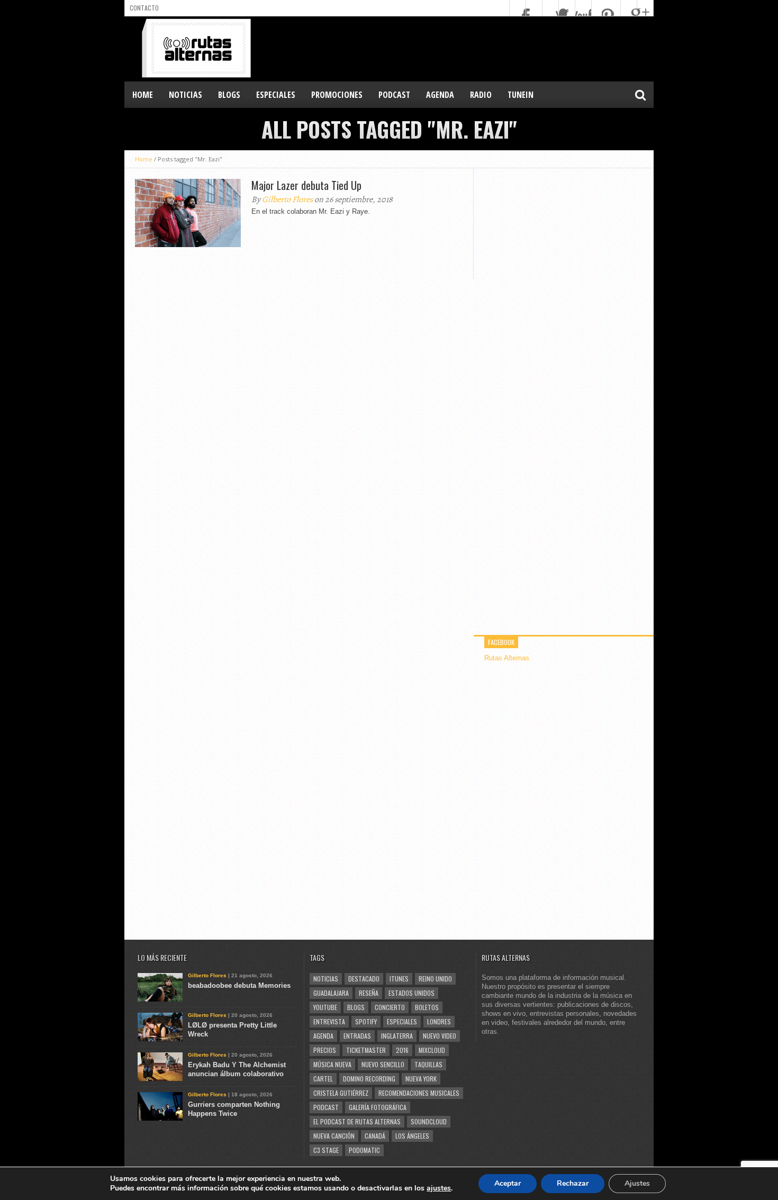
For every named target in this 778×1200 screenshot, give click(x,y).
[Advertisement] (461, 48)
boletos (427, 1007)
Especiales (402, 1021)
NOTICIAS (185, 95)
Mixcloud (432, 1050)
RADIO (481, 95)
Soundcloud (429, 1121)
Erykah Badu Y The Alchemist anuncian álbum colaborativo (237, 1069)
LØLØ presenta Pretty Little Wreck (232, 1029)
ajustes (439, 1188)
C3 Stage (326, 1150)
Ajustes (637, 1183)
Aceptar (507, 1183)
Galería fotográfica (377, 1107)
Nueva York (421, 1078)
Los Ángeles (412, 1135)
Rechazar (573, 1183)
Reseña (368, 992)
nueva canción (334, 1135)
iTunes (399, 978)
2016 (402, 1050)
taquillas (428, 1064)
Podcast (326, 1107)
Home (142, 95)
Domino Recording (369, 1078)
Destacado (363, 978)
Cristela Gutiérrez (340, 1092)
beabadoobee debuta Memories (239, 985)
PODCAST (394, 95)
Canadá (375, 1135)
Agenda (323, 1035)
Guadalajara (331, 992)
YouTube (325, 1007)
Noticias (325, 978)
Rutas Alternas (506, 658)
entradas (357, 1035)
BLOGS (229, 95)
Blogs (356, 1007)
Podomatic (364, 1150)
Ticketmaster (366, 1050)
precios (324, 1050)
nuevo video (439, 1035)
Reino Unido (435, 978)
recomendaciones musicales (418, 1092)
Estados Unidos (411, 992)
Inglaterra (397, 1035)
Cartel (323, 1078)
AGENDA (440, 95)
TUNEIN (520, 95)
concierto (390, 1007)
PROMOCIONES (337, 95)
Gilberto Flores (287, 199)
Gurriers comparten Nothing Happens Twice (234, 1109)
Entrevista (329, 1021)
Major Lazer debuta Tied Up (306, 185)
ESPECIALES (275, 95)
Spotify (366, 1021)
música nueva (332, 1064)
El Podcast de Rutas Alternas (357, 1121)
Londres (439, 1021)
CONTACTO (144, 7)
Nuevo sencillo (382, 1064)
